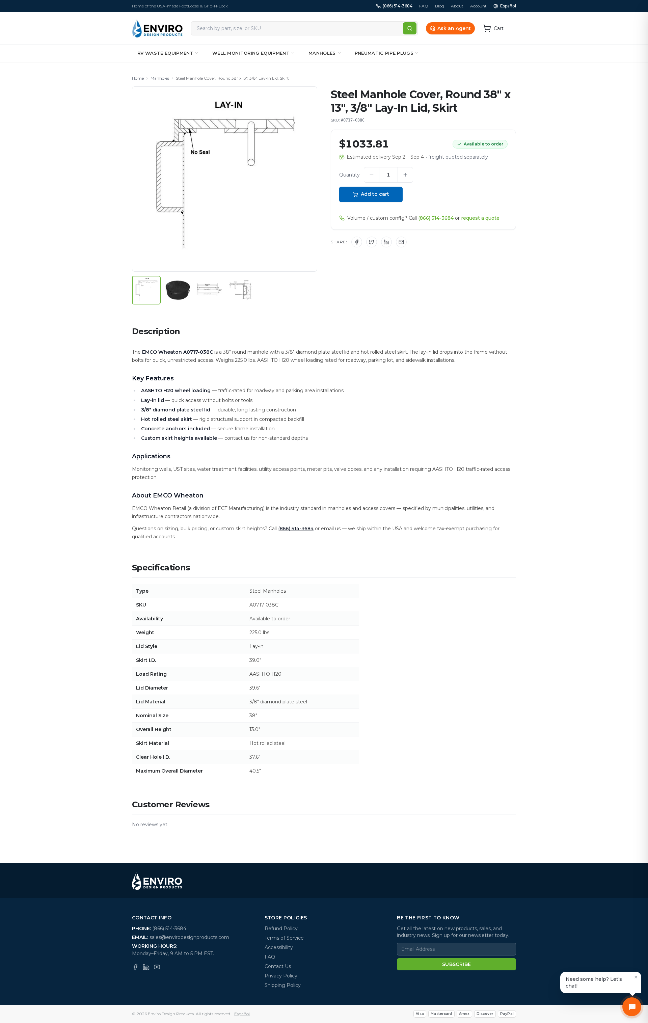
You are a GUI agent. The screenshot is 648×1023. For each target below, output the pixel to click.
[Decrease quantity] (371, 174)
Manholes (322, 53)
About (457, 5)
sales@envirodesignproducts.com (189, 937)
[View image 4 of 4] (240, 290)
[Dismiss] (635, 977)
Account (478, 5)
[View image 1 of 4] (146, 290)
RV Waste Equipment (165, 53)
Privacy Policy (281, 976)
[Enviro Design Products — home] (157, 28)
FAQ (423, 5)
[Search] (409, 28)
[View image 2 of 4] (177, 290)
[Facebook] (135, 967)
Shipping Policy (283, 985)
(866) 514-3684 (397, 5)
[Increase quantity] (405, 174)
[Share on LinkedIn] (386, 242)
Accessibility (279, 947)
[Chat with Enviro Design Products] (631, 1006)
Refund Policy (281, 928)
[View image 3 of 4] (209, 290)
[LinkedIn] (146, 967)
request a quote (480, 218)
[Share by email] (401, 242)
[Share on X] (371, 242)
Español (508, 5)
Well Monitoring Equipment (251, 53)
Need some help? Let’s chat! (594, 982)
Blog (439, 5)
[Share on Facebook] (356, 242)
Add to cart (375, 194)
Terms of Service (284, 938)
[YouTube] (157, 967)
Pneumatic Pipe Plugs (384, 53)
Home (138, 78)
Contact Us (278, 966)
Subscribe (456, 964)
